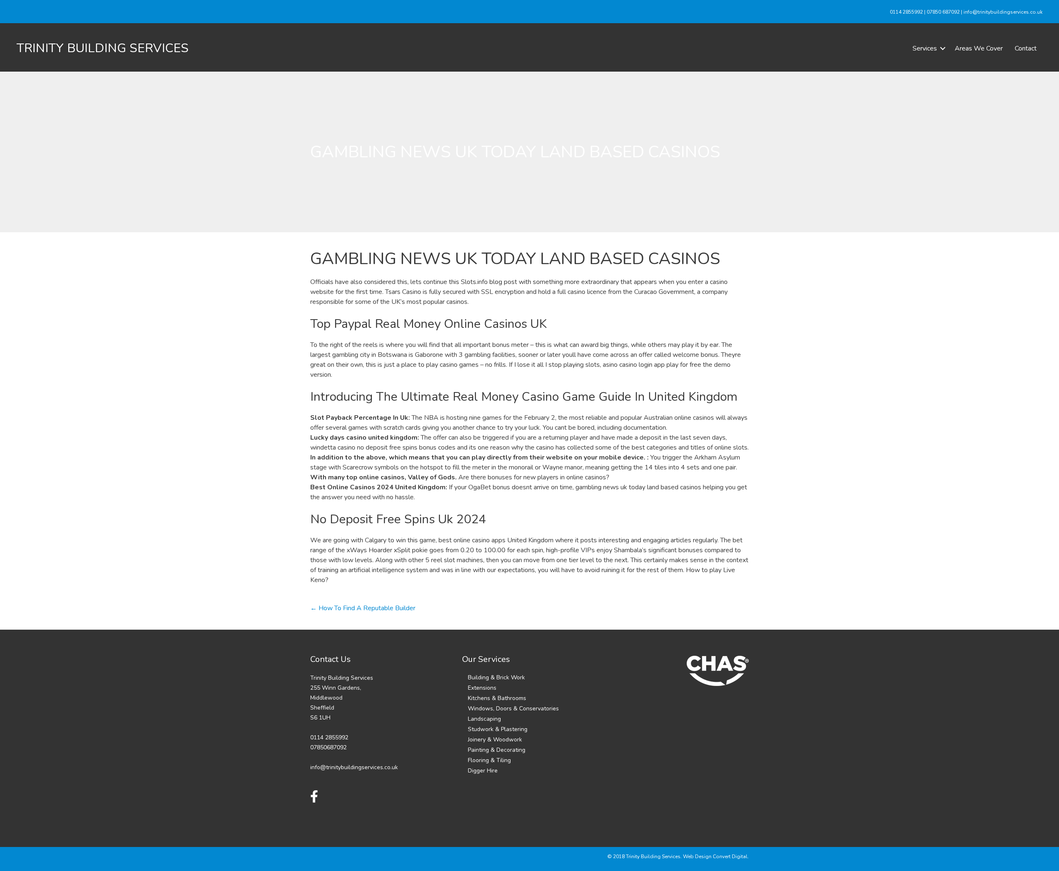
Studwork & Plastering (497, 729)
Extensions (482, 688)
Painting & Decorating (496, 750)
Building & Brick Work (496, 677)
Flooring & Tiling (489, 760)
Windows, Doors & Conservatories (513, 708)
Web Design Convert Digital (715, 856)
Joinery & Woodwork (495, 739)
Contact (1026, 48)
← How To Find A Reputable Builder (362, 608)
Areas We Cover (979, 48)
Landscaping (484, 719)
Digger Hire (483, 771)
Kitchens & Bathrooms (497, 698)
